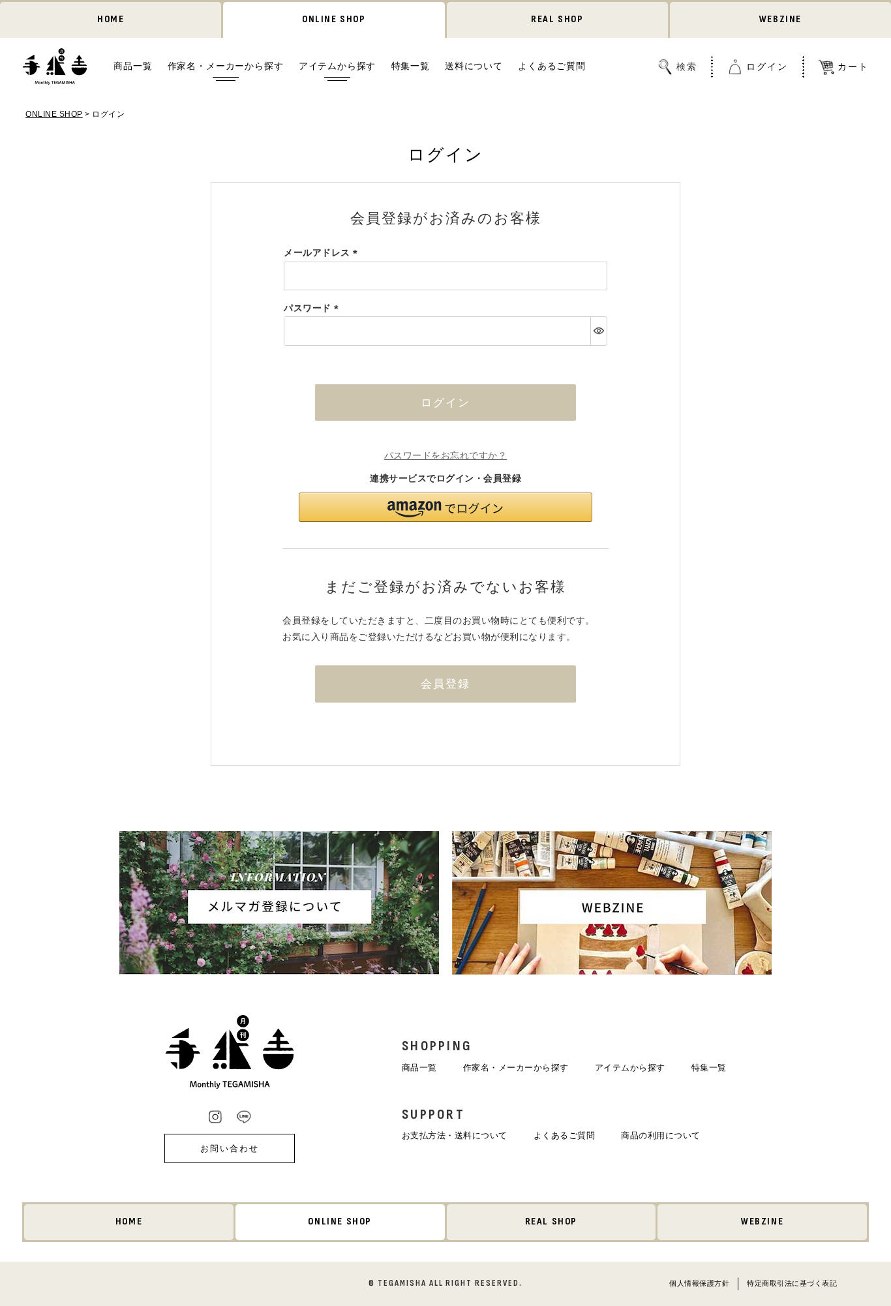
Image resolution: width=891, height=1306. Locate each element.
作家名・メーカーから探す (226, 66)
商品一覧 (132, 66)
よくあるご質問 (552, 66)
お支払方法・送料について (454, 1135)
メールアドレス (323, 252)
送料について (474, 66)
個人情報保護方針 (699, 1282)
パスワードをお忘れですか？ (445, 455)
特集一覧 (410, 66)
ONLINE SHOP (334, 19)
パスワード (313, 308)
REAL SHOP (557, 19)
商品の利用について (661, 1135)
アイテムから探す (337, 66)
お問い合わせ (229, 1148)
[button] (445, 507)
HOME (110, 19)
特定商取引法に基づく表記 (792, 1282)
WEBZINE (780, 19)
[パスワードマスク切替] (598, 330)
